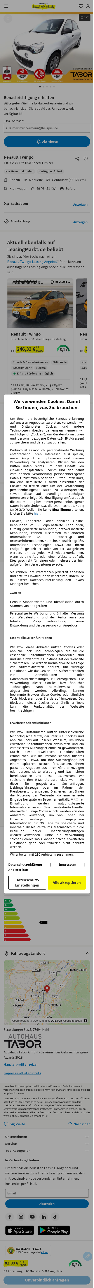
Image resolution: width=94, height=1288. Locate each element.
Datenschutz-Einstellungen (27, 883)
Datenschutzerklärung (25, 864)
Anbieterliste (18, 870)
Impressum (67, 864)
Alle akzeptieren (67, 882)
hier (37, 514)
